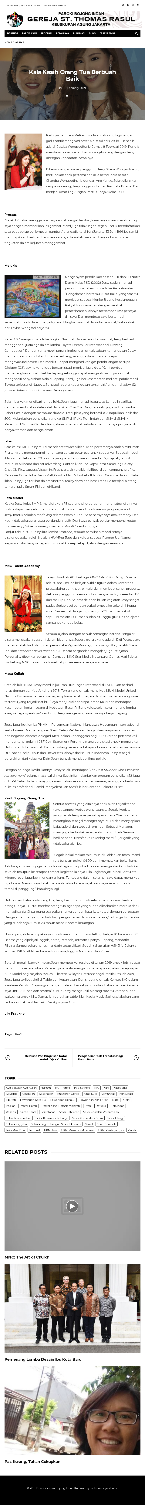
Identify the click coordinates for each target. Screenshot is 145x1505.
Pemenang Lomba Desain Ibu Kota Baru (43, 1359)
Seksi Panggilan (16, 1124)
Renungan (117, 1106)
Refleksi (101, 1106)
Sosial (89, 1124)
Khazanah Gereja (68, 1094)
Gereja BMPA (107, 33)
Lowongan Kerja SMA (93, 1100)
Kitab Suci (90, 1094)
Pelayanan (62, 33)
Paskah (10, 1106)
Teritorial (34, 1130)
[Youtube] (133, 4)
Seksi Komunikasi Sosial (87, 1118)
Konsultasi (126, 1094)
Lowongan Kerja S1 (62, 1100)
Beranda (12, 33)
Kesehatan (46, 1094)
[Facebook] (128, 4)
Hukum (46, 1087)
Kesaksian (28, 1094)
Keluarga (12, 1094)
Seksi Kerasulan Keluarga (51, 1118)
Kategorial (120, 1087)
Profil (18, 1034)
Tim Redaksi (11, 5)
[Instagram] (138, 4)
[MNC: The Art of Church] (72, 1206)
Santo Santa (28, 1112)
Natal (115, 1100)
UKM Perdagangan (111, 1130)
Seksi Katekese (69, 1112)
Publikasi (79, 33)
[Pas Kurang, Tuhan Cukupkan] (72, 1410)
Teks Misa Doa (15, 1130)
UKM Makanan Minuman (77, 1130)
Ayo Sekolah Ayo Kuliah (21, 1087)
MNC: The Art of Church (27, 1257)
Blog (92, 33)
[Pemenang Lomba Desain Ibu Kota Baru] (72, 1308)
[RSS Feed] (123, 4)
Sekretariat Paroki (31, 5)
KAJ (96, 1087)
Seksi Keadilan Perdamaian (101, 1112)
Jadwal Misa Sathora (55, 5)
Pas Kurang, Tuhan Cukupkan (32, 1461)
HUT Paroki (62, 1087)
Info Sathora (82, 1087)
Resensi (11, 1112)
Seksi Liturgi (115, 1118)
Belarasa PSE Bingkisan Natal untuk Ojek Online (46, 1057)
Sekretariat (48, 1112)
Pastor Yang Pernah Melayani (61, 1106)
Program (46, 33)
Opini (126, 1100)
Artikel (74, 95)
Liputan (11, 1100)
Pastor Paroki (28, 1106)
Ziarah (132, 1130)
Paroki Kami (29, 33)
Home (8, 42)
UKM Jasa (50, 1130)
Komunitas (108, 1094)
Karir (106, 1087)
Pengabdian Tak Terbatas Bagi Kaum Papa (100, 1057)
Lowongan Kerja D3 (33, 1100)
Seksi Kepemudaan (18, 1118)
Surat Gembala (106, 1124)
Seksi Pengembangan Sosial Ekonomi (56, 1124)
